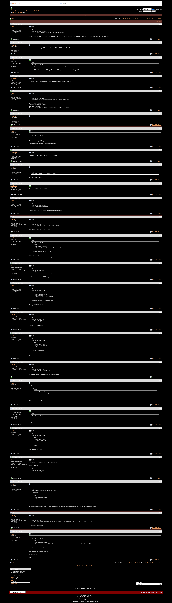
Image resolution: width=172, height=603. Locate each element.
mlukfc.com (16, 10)
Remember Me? (158, 9)
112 (154, 18)
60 (137, 18)
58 (133, 18)
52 (131, 18)
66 (150, 18)
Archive (157, 592)
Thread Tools (157, 21)
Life (32, 10)
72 (152, 18)
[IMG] (12, 580)
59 (135, 18)
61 (139, 18)
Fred (12, 26)
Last (159, 18)
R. (88, 599)
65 (148, 18)
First (124, 18)
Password (139, 11)
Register (38, 15)
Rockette (14, 45)
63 (143, 18)
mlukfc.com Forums (25, 10)
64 (145, 18)
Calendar (132, 15)
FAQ (84, 15)
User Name (140, 9)
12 (129, 18)
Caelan (13, 219)
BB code (13, 577)
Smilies (12, 578)
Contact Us (144, 592)
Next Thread (92, 565)
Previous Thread (81, 565)
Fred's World (37, 10)
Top (87, 565)
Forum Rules (14, 583)
